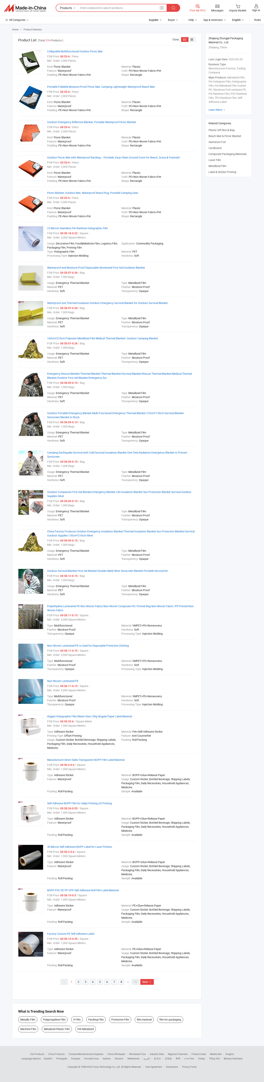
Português (61, 1058)
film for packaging (170, 1019)
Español (48, 1058)
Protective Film (120, 1019)
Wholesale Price (137, 1054)
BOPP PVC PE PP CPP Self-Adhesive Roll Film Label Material (83, 890)
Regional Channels (177, 1054)
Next (147, 982)
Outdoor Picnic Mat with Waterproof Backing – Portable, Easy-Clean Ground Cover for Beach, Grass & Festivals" (113, 157)
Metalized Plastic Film (57, 1029)
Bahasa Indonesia (233, 1058)
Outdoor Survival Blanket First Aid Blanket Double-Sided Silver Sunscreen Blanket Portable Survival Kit (107, 571)
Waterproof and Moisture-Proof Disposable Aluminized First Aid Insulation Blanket (96, 267)
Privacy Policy (189, 1066)
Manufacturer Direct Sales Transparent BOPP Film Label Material (85, 760)
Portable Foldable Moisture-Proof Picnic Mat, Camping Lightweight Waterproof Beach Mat (101, 87)
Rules (257, 20)
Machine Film (28, 1029)
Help (191, 20)
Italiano (107, 1058)
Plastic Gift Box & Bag (222, 130)
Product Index (199, 1054)
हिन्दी (178, 1058)
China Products (56, 1054)
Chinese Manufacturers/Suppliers (86, 1054)
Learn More (217, 110)
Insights (230, 1054)
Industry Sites (157, 1054)
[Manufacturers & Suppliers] (25, 8)
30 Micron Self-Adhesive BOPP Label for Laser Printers (79, 847)
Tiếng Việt (214, 1058)
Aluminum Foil (217, 142)
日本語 (168, 1058)
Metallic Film (27, 1019)
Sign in (256, 10)
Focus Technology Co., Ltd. (107, 1066)
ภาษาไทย (189, 1058)
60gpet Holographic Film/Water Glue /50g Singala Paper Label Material (89, 716)
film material (144, 1019)
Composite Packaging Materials (228, 154)
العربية (146, 1058)
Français (75, 1058)
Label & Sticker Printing (222, 172)
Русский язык (91, 1058)
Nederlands (133, 1058)
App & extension (213, 20)
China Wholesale (116, 1054)
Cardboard (215, 148)
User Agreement (153, 1066)
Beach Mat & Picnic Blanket (225, 136)
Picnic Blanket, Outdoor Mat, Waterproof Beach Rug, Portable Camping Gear (92, 193)
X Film (77, 1019)
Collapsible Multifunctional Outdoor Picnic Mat (75, 51)
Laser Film (215, 160)
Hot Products (37, 1054)
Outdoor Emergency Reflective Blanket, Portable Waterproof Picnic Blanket (91, 122)
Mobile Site (215, 1054)
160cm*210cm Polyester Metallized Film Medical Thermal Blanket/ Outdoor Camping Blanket (102, 338)
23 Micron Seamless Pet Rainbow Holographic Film (77, 228)
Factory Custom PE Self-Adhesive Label (70, 934)
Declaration (172, 1066)
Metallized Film (217, 166)
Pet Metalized (85, 1029)
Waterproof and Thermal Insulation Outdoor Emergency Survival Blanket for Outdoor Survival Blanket (107, 303)
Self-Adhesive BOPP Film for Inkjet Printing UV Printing (79, 803)
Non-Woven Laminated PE (62, 681)
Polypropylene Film (54, 1019)
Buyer (171, 20)
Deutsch (119, 1058)
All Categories (17, 20)
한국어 (157, 1058)
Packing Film (96, 1019)
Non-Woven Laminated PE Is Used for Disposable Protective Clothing (88, 645)
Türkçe (201, 1058)
